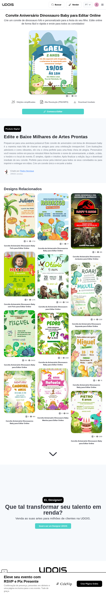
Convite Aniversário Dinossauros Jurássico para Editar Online (86, 258)
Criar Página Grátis (89, 584)
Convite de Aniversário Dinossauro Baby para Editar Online (53, 363)
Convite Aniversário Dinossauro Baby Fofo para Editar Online (19, 247)
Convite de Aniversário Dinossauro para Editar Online (53, 308)
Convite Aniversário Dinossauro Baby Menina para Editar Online (52, 419)
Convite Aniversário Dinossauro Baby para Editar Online (19, 366)
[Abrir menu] (102, 4)
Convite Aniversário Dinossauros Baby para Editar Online (19, 422)
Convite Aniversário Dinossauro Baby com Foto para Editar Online (19, 305)
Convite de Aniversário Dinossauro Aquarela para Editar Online (86, 325)
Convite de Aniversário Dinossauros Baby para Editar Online (53, 249)
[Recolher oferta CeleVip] (4, 571)
